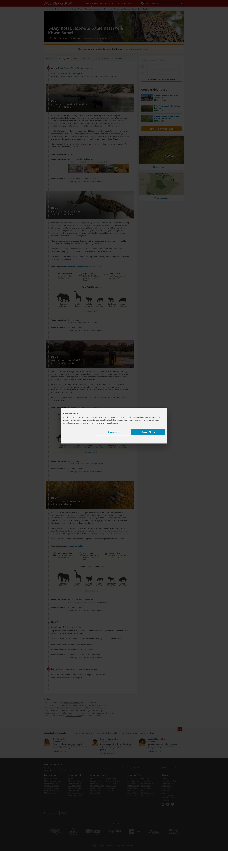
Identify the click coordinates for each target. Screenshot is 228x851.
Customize (113, 432)
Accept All (147, 432)
